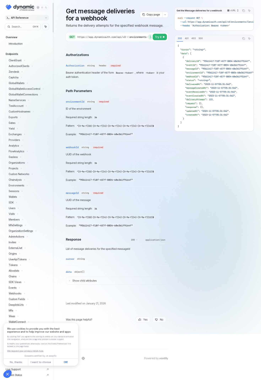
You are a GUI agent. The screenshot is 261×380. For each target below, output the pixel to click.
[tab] (180, 38)
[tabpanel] (214, 86)
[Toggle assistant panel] (45, 26)
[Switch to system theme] (38, 7)
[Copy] (148, 37)
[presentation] (27, 176)
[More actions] (165, 15)
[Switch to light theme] (42, 7)
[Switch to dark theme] (46, 7)
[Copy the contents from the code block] (243, 10)
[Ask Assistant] (249, 10)
